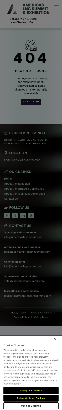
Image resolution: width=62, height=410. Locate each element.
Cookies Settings (31, 405)
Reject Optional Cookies (31, 398)
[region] (31, 372)
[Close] (55, 339)
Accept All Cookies (31, 390)
